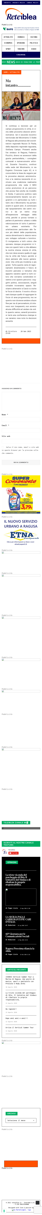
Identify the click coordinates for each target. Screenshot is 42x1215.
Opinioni (21, 43)
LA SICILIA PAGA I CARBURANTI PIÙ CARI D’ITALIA (18, 919)
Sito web (6, 436)
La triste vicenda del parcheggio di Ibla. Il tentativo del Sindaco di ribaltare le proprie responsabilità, (18, 880)
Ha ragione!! (11, 1009)
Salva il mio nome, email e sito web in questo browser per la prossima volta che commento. (20, 450)
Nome (5, 415)
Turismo (21, 49)
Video (33, 49)
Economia (8, 43)
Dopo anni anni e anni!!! (17, 1018)
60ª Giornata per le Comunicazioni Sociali (17, 935)
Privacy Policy (19, 2)
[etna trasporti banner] (21, 546)
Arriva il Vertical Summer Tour (20, 1027)
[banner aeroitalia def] (21, 618)
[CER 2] (21, 692)
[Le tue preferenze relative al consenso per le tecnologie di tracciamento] (4, 1211)
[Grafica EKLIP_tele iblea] (21, 576)
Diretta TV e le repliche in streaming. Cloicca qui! (19, 837)
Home (6, 72)
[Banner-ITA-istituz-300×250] (21, 1043)
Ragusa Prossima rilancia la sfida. (20, 950)
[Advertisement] (21, 364)
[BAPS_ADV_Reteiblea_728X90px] (21, 31)
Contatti (7, 2)
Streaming (20, 55)
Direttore (12, 331)
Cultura (33, 37)
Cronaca (21, 37)
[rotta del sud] (21, 660)
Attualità (8, 37)
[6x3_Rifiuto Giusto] (21, 553)
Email (5, 425)
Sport (8, 49)
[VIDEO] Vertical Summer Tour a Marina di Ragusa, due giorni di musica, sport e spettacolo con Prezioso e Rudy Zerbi (20, 980)
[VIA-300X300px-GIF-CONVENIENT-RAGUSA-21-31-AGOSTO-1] (21, 513)
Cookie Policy (32, 2)
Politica (34, 43)
